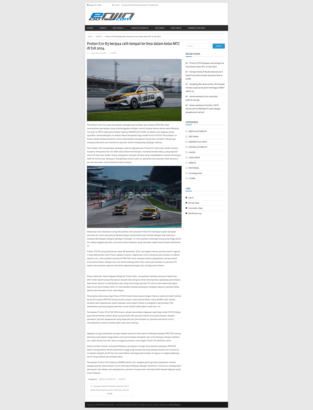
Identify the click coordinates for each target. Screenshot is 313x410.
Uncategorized (195, 173)
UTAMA (90, 28)
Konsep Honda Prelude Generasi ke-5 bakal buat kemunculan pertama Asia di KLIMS (204, 75)
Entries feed (193, 203)
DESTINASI (159, 28)
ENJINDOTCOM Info (196, 28)
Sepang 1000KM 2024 (130, 132)
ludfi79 (113, 53)
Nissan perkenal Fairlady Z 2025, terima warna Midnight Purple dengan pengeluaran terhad (203, 109)
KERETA (103, 28)
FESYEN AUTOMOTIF (198, 147)
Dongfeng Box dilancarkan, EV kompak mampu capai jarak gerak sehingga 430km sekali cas (205, 87)
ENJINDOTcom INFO (198, 141)
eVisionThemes (174, 405)
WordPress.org (194, 213)
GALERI (192, 152)
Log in (191, 197)
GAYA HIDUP (176, 28)
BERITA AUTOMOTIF (140, 28)
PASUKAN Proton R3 (96, 125)
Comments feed (195, 208)
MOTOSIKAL (118, 28)
